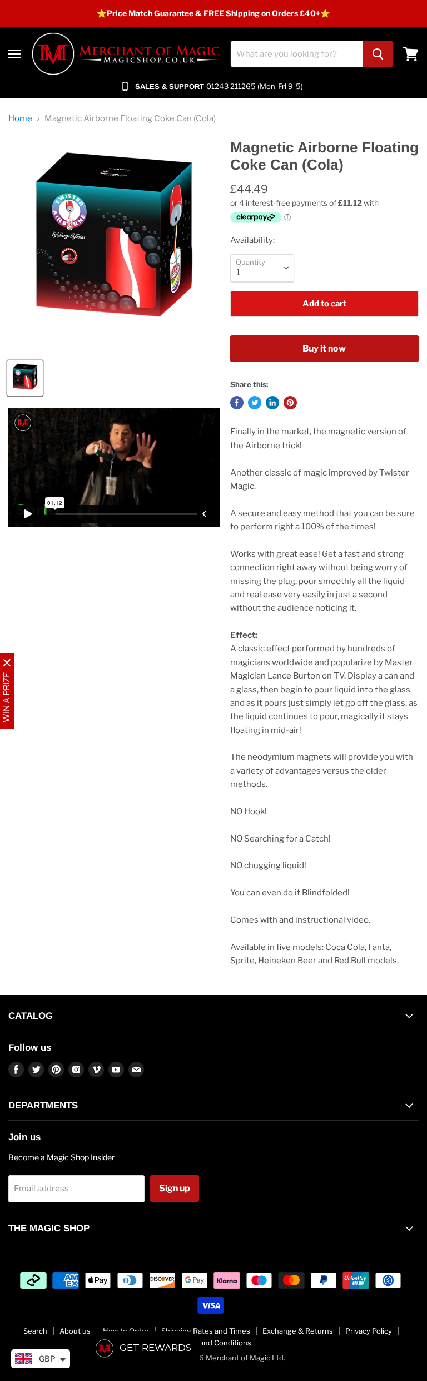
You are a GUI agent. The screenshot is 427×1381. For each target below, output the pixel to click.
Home (20, 118)
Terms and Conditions (213, 1342)
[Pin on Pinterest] (290, 402)
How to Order (126, 1330)
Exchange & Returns (297, 1330)
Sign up (174, 1188)
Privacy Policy (368, 1330)
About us (75, 1330)
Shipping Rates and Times (205, 1330)
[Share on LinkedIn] (272, 402)
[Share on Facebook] (237, 402)
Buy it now (324, 348)
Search (35, 1330)
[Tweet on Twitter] (254, 402)
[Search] (378, 54)
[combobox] (297, 54)
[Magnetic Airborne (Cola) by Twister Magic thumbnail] (25, 378)
